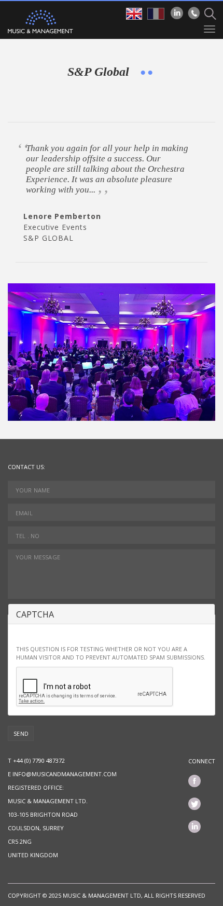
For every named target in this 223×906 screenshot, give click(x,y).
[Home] (40, 21)
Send (21, 733)
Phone (194, 13)
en (134, 14)
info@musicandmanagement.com (64, 774)
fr (155, 14)
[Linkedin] (177, 13)
